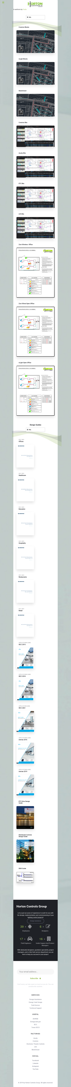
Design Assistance (35, 921)
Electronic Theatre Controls (35, 1044)
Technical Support (35, 1008)
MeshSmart (35, 1050)
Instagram (35, 1066)
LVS (35, 1047)
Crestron (35, 1041)
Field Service (35, 1005)
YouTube (35, 1069)
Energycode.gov (35, 1022)
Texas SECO (35, 1027)
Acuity (35, 1038)
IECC (35, 1024)
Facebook (35, 1060)
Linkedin (35, 1063)
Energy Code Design (35, 1002)
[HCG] (35, 4)
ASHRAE (35, 1019)
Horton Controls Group (32, 1083)
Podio (25, 9)
